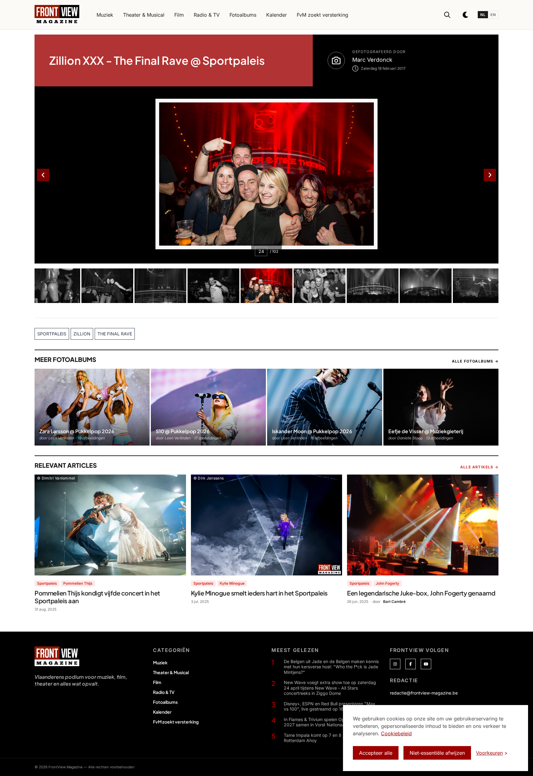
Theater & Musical (171, 672)
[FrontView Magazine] (57, 656)
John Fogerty (387, 583)
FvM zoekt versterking (176, 721)
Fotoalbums (165, 702)
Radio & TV (164, 692)
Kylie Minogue (232, 583)
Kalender (162, 712)
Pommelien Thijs (78, 583)
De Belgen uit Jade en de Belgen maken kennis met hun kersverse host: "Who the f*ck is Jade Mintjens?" (331, 667)
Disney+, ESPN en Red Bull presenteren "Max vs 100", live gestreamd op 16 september (329, 706)
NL (482, 14)
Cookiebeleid (396, 733)
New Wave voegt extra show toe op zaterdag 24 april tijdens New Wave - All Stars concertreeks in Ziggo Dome (330, 688)
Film (157, 682)
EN (493, 14)
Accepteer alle (375, 753)
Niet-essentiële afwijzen (437, 753)
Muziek (160, 662)
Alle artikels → (479, 467)
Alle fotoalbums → (475, 361)
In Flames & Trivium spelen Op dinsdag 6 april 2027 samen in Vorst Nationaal (330, 722)
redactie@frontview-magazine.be (424, 692)
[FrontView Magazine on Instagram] (395, 664)
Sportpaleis (47, 583)
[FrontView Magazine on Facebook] (410, 664)
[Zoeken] (447, 14)
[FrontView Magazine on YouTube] (426, 664)
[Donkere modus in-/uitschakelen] (466, 14)
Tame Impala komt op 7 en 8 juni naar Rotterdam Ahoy (322, 737)
